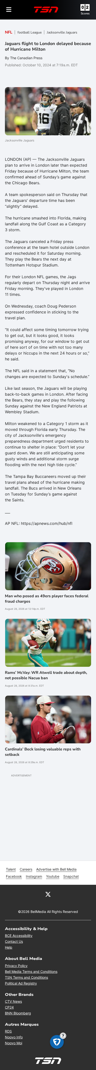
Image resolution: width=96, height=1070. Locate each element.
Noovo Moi (13, 1043)
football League (29, 32)
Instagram (34, 876)
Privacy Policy (16, 966)
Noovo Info (14, 1037)
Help (8, 947)
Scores (85, 13)
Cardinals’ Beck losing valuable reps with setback (42, 752)
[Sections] (9, 9)
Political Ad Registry (21, 983)
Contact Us (14, 941)
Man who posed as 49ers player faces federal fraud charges (46, 598)
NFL (8, 32)
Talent (11, 869)
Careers (26, 869)
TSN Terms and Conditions (26, 977)
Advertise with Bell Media (56, 869)
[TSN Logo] (46, 9)
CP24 (9, 1007)
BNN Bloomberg (18, 1013)
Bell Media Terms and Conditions (31, 971)
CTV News (13, 1001)
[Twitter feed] (48, 894)
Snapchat (71, 876)
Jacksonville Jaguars (62, 32)
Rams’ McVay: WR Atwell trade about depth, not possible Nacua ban (46, 675)
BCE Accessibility (18, 935)
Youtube (52, 876)
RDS (8, 1031)
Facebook (14, 876)
